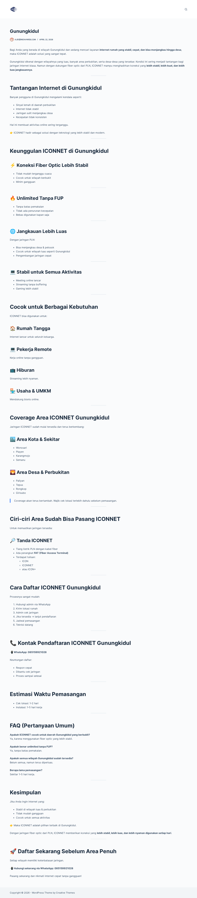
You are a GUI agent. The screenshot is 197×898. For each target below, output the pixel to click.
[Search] (186, 9)
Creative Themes (65, 892)
